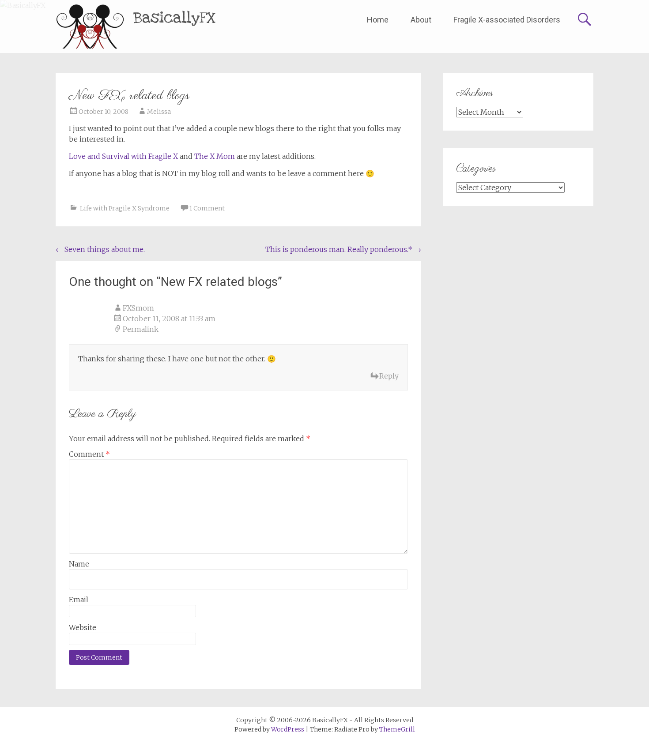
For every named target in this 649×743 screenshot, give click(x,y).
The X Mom (215, 156)
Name (79, 563)
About (421, 19)
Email (78, 599)
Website (82, 627)
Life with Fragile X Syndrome (125, 208)
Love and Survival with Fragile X (123, 156)
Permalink (140, 329)
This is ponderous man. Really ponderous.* (343, 249)
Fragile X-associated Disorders (506, 19)
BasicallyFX (174, 18)
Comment (89, 454)
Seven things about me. (100, 249)
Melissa (159, 112)
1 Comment (207, 208)
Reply (389, 376)
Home (378, 19)
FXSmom (138, 308)
